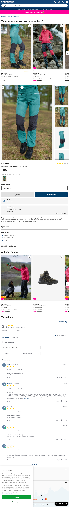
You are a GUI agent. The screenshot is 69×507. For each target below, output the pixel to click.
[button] (9, 377)
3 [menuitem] (36, 465)
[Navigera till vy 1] (62, 95)
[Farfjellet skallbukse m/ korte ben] (4, 179)
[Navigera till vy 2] (62, 117)
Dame (3, 16)
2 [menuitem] (34, 465)
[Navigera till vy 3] (62, 138)
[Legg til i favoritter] (29, 25)
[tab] (60, 335)
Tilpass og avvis (16, 501)
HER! (41, 12)
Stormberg (5, 163)
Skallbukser (16, 16)
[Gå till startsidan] (7, 2)
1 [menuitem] (32, 465)
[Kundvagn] (63, 2)
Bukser (9, 16)
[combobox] (11, 353)
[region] (16, 486)
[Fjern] (65, 6)
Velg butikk (10, 211)
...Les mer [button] (26, 398)
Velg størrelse (7, 188)
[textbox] (66, 360)
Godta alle (17, 497)
